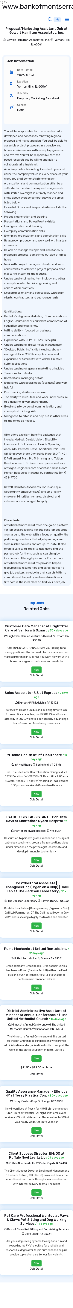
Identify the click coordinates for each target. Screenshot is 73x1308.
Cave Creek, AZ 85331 (38, 1234)
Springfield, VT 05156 (49, 764)
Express (23, 702)
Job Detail (36, 675)
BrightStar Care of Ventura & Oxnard (29, 636)
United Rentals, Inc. (25, 958)
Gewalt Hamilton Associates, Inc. (28, 40)
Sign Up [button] (57, 19)
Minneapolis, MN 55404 (49, 1029)
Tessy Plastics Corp (25, 1101)
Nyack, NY (56, 830)
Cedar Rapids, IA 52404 (53, 1163)
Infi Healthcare (23, 764)
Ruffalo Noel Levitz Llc (22, 1163)
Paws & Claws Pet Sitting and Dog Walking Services (38, 1229)
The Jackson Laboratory (22, 901)
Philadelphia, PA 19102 (44, 702)
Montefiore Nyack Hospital (30, 830)
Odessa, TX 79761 (51, 958)
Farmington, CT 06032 (55, 901)
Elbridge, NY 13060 (52, 1101)
